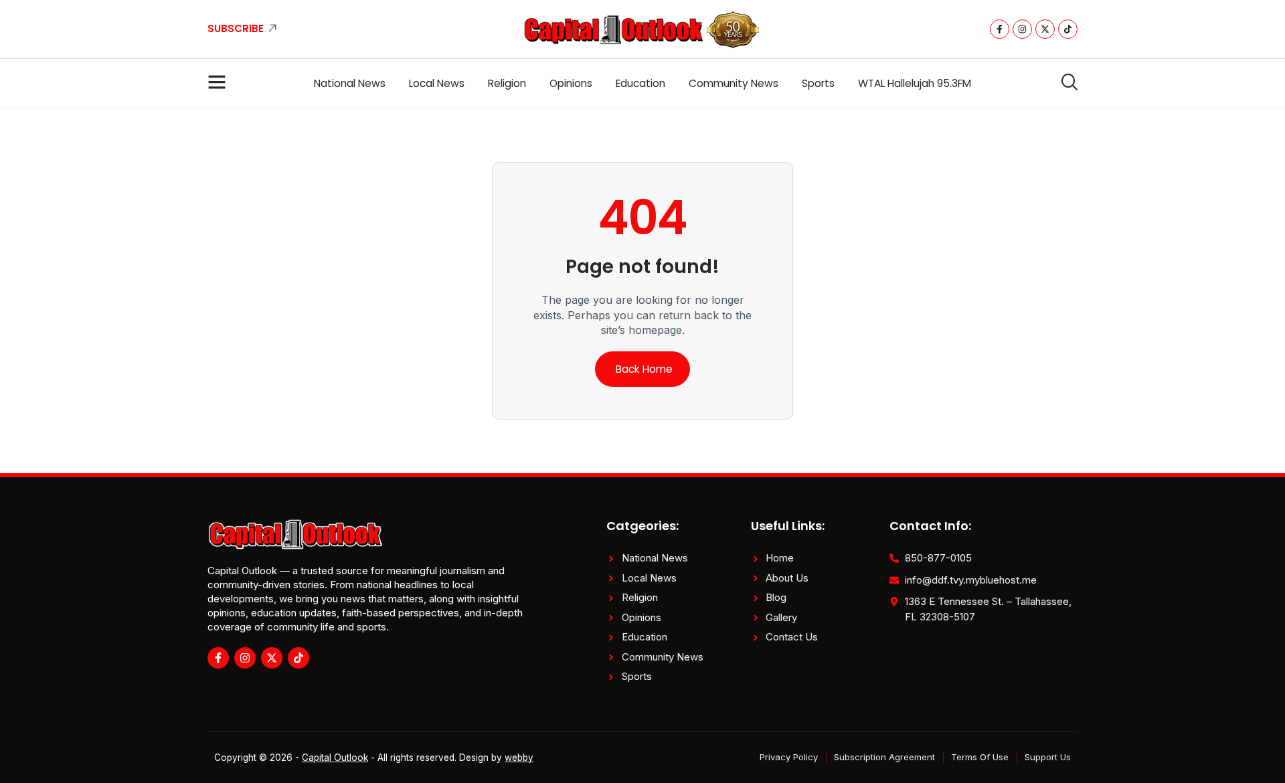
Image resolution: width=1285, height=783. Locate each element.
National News (350, 83)
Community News (733, 83)
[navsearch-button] (1064, 83)
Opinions (570, 83)
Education (640, 83)
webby (519, 757)
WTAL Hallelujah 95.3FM (914, 83)
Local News (436, 83)
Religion (507, 83)
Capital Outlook (335, 757)
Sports (818, 83)
